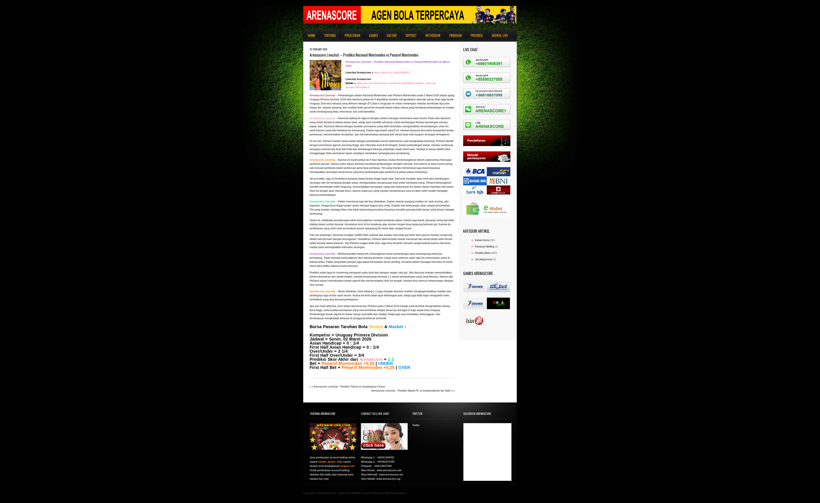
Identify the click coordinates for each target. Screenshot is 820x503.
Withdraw (433, 35)
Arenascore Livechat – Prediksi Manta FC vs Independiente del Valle (411, 390)
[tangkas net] (498, 308)
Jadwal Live (499, 35)
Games (373, 35)
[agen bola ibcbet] (498, 291)
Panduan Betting (484, 246)
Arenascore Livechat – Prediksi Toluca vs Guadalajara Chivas (349, 386)
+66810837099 (383, 466)
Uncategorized (483, 259)
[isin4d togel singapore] (474, 325)
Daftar (392, 35)
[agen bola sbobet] (474, 291)
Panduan (455, 35)
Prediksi (477, 35)
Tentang (330, 35)
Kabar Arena (482, 240)
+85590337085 (386, 461)
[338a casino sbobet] (474, 308)
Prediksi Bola (482, 253)
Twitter (416, 425)
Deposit (411, 35)
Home (311, 35)
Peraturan (352, 35)
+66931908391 (386, 457)
